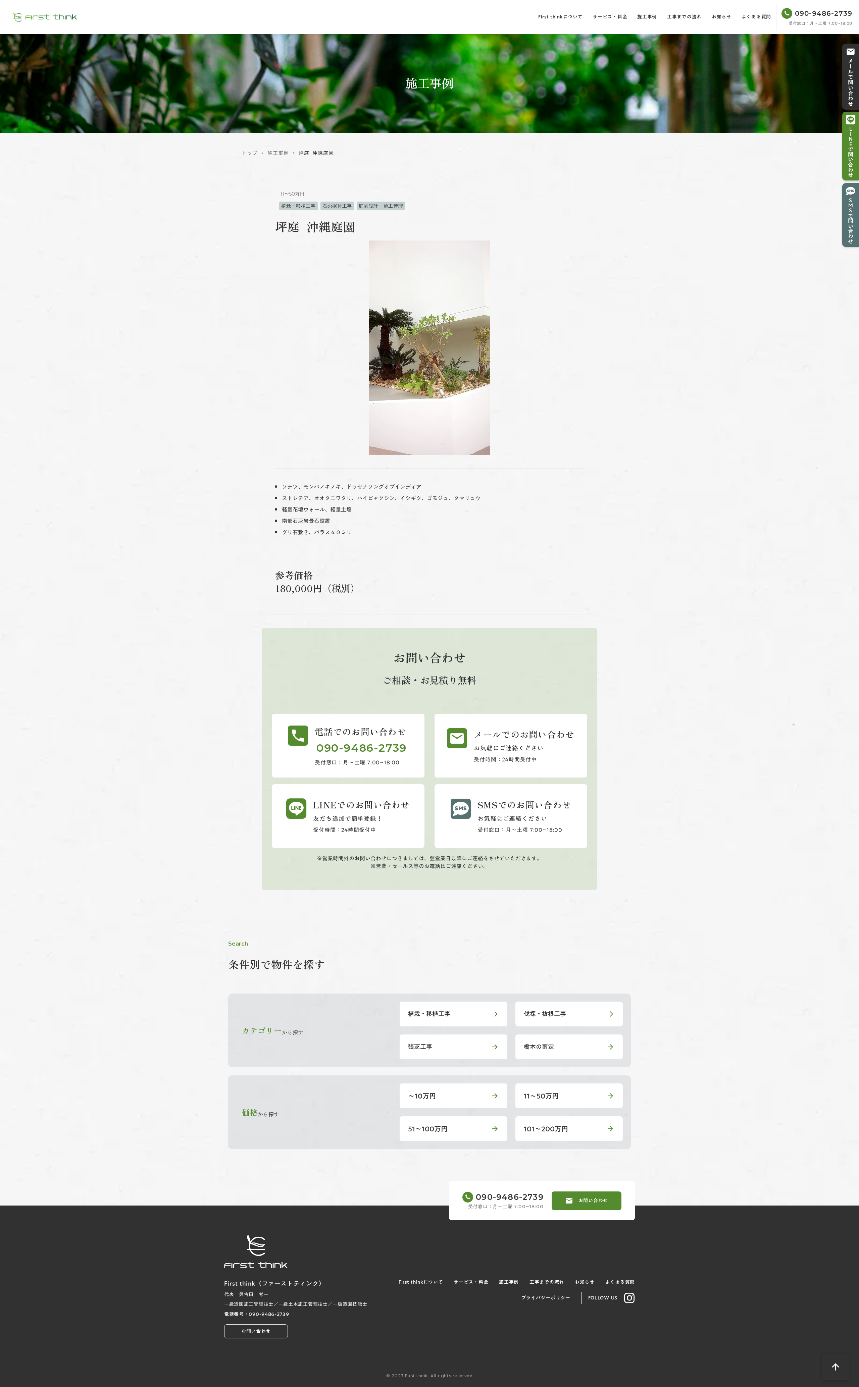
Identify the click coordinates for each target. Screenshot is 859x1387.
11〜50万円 (292, 194)
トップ (249, 153)
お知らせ (721, 17)
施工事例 (647, 17)
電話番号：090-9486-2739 (256, 1314)
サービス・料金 (610, 17)
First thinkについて (560, 17)
